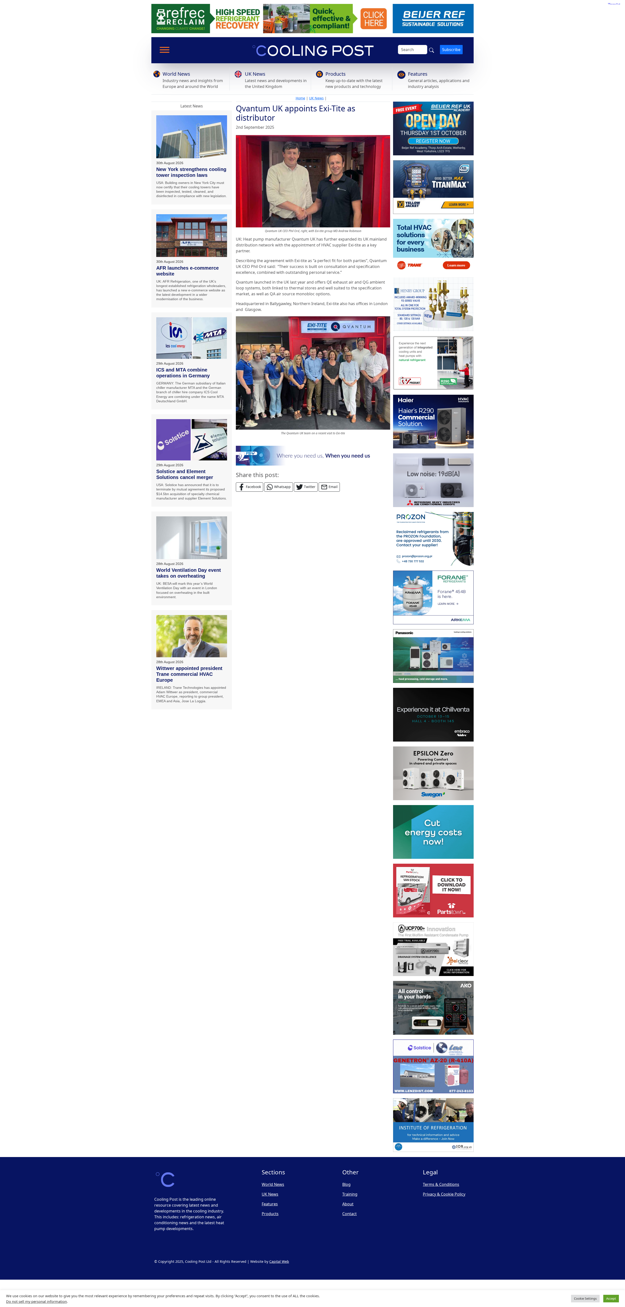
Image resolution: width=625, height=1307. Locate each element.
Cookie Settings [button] (585, 1298)
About (348, 1204)
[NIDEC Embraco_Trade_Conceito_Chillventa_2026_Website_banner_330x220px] (433, 714)
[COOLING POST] (433, 1007)
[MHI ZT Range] (433, 480)
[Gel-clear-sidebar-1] (433, 949)
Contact (349, 1213)
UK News (255, 74)
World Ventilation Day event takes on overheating (188, 573)
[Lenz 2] (433, 1066)
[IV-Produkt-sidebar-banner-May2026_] (433, 363)
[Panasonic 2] (433, 656)
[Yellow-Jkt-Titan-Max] (433, 187)
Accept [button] (611, 1298)
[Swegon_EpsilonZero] (433, 773)
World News (176, 74)
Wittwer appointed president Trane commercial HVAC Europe (189, 674)
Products (335, 74)
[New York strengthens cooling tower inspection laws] (191, 136)
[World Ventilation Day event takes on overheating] (191, 537)
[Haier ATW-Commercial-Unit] (433, 421)
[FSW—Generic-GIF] (313, 455)
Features (417, 74)
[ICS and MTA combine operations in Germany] (191, 338)
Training (349, 1194)
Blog (346, 1184)
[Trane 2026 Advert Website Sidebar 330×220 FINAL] (433, 245)
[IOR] (433, 1125)
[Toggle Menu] (164, 50)
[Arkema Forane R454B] (433, 597)
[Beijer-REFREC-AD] (312, 18)
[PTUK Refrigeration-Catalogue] (433, 890)
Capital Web (279, 1261)
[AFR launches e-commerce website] (191, 235)
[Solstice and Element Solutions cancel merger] (191, 439)
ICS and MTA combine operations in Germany (183, 372)
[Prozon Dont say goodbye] (433, 539)
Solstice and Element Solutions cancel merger (184, 474)
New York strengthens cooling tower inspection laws (191, 172)
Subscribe (451, 49)
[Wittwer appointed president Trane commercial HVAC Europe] (191, 636)
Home (300, 98)
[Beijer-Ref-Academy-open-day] (433, 128)
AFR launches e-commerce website (187, 270)
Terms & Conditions (441, 1184)
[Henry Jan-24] (433, 304)
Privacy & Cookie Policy (444, 1194)
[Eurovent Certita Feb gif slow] (433, 832)
